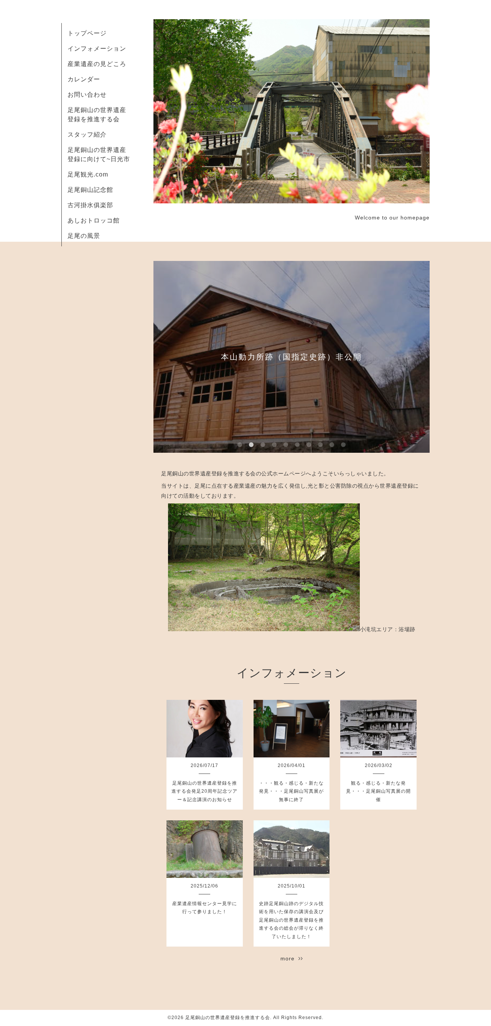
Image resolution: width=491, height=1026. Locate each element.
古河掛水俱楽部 (90, 205)
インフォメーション (97, 48)
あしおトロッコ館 (94, 220)
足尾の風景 (84, 236)
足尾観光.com (88, 174)
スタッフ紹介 (87, 134)
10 (343, 445)
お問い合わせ (87, 94)
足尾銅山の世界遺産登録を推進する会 (227, 1017)
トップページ (87, 33)
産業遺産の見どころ (97, 64)
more (289, 958)
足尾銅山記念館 (90, 189)
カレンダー (84, 79)
